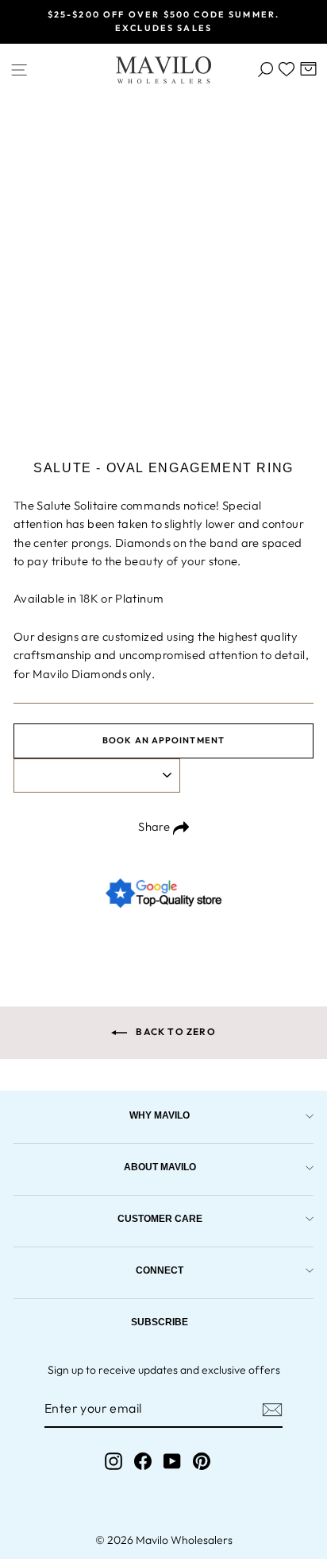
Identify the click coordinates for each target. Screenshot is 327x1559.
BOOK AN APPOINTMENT (163, 740)
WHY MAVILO (159, 1115)
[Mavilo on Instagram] (113, 1461)
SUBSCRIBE (159, 1322)
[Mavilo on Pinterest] (201, 1461)
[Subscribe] (272, 1409)
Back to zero (174, 1031)
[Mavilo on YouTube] (172, 1461)
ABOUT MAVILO (160, 1166)
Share (155, 826)
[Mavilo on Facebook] (143, 1461)
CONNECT (159, 1270)
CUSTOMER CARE (159, 1218)
